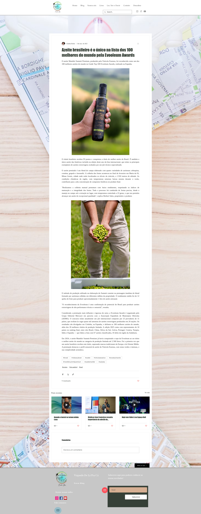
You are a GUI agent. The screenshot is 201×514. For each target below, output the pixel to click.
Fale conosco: (60, 502)
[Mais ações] (138, 43)
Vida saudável (73, 367)
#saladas (102, 362)
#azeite (87, 358)
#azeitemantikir (89, 362)
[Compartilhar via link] (73, 374)
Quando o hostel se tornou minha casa (66, 418)
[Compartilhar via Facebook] (63, 374)
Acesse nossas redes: (64, 492)
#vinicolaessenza (100, 358)
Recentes (64, 367)
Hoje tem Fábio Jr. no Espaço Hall (134, 417)
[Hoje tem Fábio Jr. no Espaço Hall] (134, 405)
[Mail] (57, 510)
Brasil (81, 367)
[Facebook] (141, 11)
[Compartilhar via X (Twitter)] (68, 374)
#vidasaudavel (77, 358)
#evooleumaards (115, 358)
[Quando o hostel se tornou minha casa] (66, 405)
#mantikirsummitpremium (72, 362)
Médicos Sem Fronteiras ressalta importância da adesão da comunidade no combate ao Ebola (100, 418)
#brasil (65, 358)
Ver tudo (147, 392)
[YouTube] (144, 11)
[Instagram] (137, 11)
